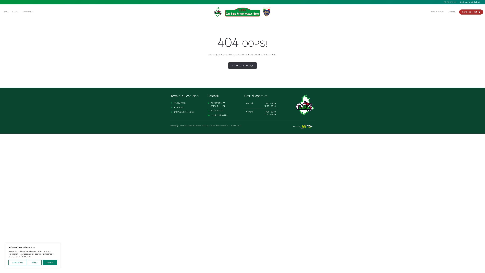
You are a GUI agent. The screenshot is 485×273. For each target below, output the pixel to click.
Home (6, 12)
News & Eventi (437, 12)
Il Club (15, 12)
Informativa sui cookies (184, 112)
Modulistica (28, 12)
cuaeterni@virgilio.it (220, 115)
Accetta (49, 262)
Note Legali (179, 107)
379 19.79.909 (217, 110)
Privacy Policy (180, 103)
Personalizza (18, 262)
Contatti (452, 12)
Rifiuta (35, 262)
